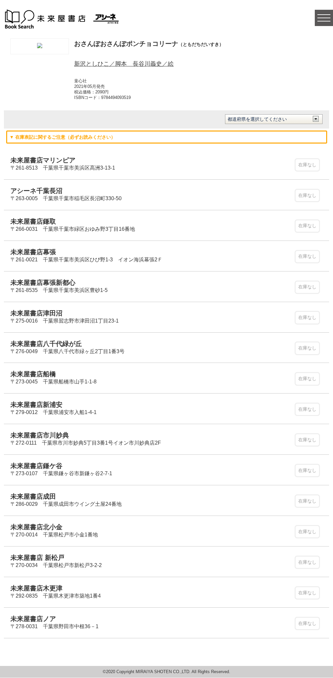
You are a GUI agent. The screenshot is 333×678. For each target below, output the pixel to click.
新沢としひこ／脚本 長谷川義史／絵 (124, 64)
